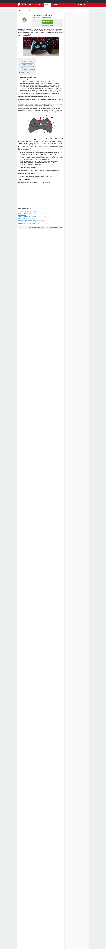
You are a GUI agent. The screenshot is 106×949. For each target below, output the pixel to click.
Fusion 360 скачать (23, 218)
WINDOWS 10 (49, 7)
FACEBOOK (40, 7)
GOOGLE (65, 7)
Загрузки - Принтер (42, 222)
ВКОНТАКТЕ (56, 7)
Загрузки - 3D (32, 218)
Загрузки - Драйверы (44, 216)
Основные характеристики (28, 60)
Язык (87, 1)
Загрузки (47, 4)
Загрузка (48, 21)
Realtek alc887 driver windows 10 (26, 220)
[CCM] (22, 5)
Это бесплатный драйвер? (28, 69)
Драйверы (30, 10)
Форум (29, 4)
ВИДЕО (61, 7)
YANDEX (69, 7)
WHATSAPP (29, 7)
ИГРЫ (45, 7)
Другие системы (25, 72)
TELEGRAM (24, 7)
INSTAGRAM (35, 7)
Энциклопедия (55, 4)
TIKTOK (19, 7)
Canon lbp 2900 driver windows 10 (27, 222)
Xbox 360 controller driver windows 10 (28, 216)
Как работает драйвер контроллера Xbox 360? (27, 62)
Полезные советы (38, 4)
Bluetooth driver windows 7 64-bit (26, 223)
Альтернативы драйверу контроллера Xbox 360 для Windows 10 (28, 66)
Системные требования (27, 71)
